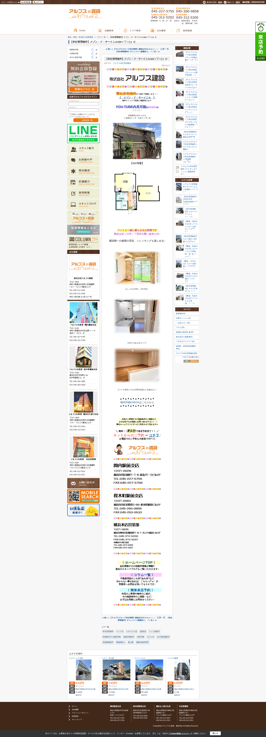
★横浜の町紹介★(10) (184, 332)
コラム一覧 (142, 575)
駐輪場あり (120, 642)
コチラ (154, 435)
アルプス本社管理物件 (122, 63)
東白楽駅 (144, 692)
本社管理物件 (108, 631)
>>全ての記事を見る (190, 357)
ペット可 (119, 631)
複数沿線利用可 (142, 642)
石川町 (93, 689)
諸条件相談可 (128, 637)
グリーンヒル (139, 658)
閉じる (215, 733)
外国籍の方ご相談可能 (112, 637)
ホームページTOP (139, 562)
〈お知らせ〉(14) (183, 323)
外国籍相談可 (108, 642)
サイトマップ (77, 719)
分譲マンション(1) (183, 318)
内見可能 (140, 637)
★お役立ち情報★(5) (184, 337)
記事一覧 (165, 49)
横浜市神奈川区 (154, 689)
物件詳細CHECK (129, 402)
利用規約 (75, 716)
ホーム (74, 706)
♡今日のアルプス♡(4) (185, 341)
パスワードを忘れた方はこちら (79, 117)
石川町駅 (79, 692)
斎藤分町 (163, 689)
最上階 (130, 642)
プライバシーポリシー (80, 713)
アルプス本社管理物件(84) (186, 353)
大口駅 (176, 692)
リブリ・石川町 (108, 658)
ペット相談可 (154, 631)
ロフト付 (150, 637)
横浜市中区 (86, 689)
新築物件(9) (180, 313)
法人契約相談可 (163, 637)
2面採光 (143, 631)
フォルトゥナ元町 (76, 658)
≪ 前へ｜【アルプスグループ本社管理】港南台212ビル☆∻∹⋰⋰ (132, 49)
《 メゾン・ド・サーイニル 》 (137, 97)
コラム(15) (180, 327)
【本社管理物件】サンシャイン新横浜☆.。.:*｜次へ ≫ (138, 51)
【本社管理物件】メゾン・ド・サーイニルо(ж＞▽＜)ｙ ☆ (136, 59)
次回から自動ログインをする (83, 114)
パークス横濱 (172, 658)
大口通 (194, 689)
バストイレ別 (131, 631)
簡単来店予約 (140, 590)
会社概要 (75, 710)
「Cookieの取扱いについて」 (179, 734)
